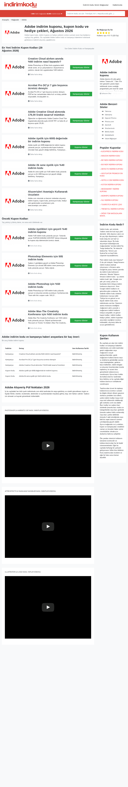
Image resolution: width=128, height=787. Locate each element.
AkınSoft (107, 125)
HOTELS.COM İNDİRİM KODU (112, 180)
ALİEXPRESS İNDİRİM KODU (112, 151)
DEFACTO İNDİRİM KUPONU (112, 169)
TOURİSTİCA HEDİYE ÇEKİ (111, 205)
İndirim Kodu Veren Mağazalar (96, 5)
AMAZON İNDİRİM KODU (110, 156)
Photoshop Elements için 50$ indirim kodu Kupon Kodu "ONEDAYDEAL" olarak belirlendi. (48, 273)
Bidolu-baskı (109, 132)
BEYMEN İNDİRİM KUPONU (111, 160)
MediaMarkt (109, 135)
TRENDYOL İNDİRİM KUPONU (112, 209)
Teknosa (107, 111)
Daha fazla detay (36, 74)
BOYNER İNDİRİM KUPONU (111, 165)
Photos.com (109, 121)
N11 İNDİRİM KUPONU (109, 200)
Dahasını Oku (106, 93)
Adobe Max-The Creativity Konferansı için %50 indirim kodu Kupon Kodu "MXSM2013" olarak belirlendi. (47, 328)
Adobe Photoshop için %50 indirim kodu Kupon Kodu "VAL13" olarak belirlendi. (47, 301)
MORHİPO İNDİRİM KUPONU (112, 196)
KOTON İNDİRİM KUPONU (111, 185)
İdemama (108, 115)
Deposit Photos (110, 118)
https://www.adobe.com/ (112, 67)
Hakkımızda (117, 5)
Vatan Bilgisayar (110, 138)
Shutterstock (109, 128)
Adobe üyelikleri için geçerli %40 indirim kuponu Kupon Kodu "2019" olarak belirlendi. (46, 246)
